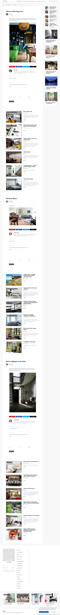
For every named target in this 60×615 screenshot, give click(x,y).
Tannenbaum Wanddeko (7, 603)
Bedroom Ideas (9, 179)
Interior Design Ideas (19, 1)
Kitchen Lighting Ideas (19, 574)
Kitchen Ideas (14, 329)
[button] (58, 605)
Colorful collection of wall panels (31, 515)
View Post (24, 119)
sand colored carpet (28, 179)
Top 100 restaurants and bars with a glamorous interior (30, 475)
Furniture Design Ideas (25, 1)
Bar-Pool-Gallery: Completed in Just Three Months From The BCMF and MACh (53, 24)
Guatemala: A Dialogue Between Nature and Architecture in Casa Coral (53, 16)
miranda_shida (26, 113)
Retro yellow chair (27, 111)
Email (19, 97)
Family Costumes (11, 78)
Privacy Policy (18, 612)
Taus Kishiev (26, 504)
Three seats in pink (21, 603)
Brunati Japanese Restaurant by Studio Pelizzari (50, 103)
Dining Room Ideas (9, 288)
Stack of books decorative (50, 603)
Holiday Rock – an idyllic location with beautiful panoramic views (29, 275)
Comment (10, 86)
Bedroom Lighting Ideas (19, 556)
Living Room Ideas (14, 4)
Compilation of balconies (29, 341)
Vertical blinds (26, 152)
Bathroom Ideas (9, 125)
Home (3, 4)
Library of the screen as (29, 488)
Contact (22, 612)
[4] (46, 20)
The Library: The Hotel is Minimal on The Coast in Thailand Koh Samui (53, 7)
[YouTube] (54, 1)
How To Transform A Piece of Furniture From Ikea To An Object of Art (51, 56)
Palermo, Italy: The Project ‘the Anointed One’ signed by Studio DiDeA (51, 72)
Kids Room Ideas (19, 570)
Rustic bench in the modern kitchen (29, 329)
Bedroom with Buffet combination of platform (29, 315)
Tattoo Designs (18, 583)
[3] (46, 16)
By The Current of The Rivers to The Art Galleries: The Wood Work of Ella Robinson (53, 12)
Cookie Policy (48, 613)
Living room (15, 78)
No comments (11, 202)
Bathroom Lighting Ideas (20, 552)
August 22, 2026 (52, 9)
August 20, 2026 (52, 26)
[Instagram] (51, 1)
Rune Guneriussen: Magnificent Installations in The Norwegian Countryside (51, 87)
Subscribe (13, 567)
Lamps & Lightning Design (38, 1)
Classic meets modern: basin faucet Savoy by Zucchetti (30, 125)
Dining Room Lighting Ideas (20, 561)
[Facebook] (53, 1)
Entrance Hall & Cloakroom (12, 428)
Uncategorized (18, 588)
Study (17, 428)
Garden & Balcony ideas (32, 1)
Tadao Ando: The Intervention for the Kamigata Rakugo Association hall (51, 41)
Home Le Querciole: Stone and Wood (53, 20)
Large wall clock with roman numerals (30, 288)
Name (10, 97)
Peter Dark (15, 69)
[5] (46, 24)
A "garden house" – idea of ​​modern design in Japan (30, 166)
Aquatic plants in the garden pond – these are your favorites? (31, 502)
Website (29, 97)
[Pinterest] (49, 1)
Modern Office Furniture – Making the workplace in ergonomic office (29, 530)
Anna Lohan (26, 317)
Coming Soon (44, 1)
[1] (46, 7)
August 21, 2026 (52, 18)
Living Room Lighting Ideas (20, 581)
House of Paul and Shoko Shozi (30, 461)
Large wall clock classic (35, 603)
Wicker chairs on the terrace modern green (30, 139)
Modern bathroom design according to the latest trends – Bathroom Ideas (30, 302)
